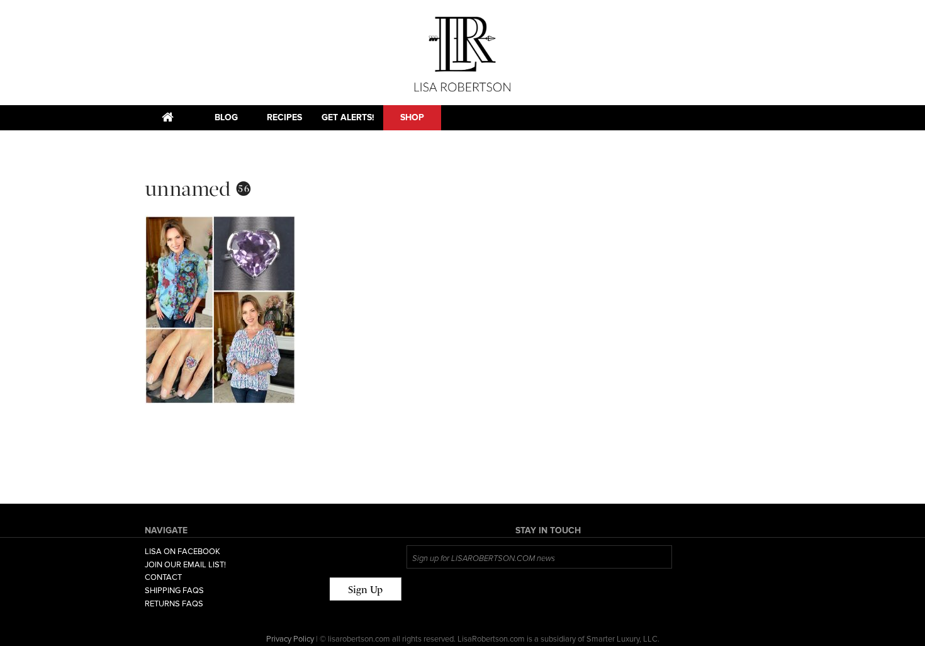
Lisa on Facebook (182, 552)
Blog (226, 117)
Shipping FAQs (174, 591)
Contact (163, 577)
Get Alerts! (348, 117)
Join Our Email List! (185, 565)
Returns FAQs (174, 604)
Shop (412, 117)
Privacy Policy (290, 639)
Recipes (284, 117)
